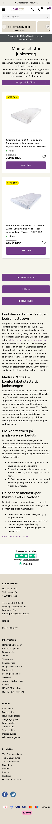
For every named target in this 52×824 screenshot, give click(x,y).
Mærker (6, 772)
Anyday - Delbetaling (12, 681)
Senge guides (8, 730)
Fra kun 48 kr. (19, 29)
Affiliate (6, 684)
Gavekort (6, 677)
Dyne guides (8, 712)
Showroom (7, 659)
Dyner (27, 289)
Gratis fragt (7, 670)
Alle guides (7, 708)
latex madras (16, 340)
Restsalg (6, 775)
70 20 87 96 (17, 603)
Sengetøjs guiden (10, 719)
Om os (5, 655)
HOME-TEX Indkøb (11, 688)
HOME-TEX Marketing (13, 691)
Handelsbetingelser (11, 644)
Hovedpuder (27, 300)
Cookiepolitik (8, 652)
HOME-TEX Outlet (11, 779)
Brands (5, 768)
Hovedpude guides (11, 715)
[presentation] (3, 2)
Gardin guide (8, 726)
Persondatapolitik (11, 648)
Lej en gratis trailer (11, 673)
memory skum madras (37, 340)
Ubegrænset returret (12, 666)
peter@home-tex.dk (19, 613)
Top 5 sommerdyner (12, 754)
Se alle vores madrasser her (15, 536)
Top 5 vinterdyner (11, 761)
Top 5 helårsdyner (11, 757)
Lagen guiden (8, 723)
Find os (5, 620)
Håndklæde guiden (11, 737)
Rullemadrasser (27, 277)
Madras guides (9, 733)
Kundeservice (8, 662)
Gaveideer (7, 765)
